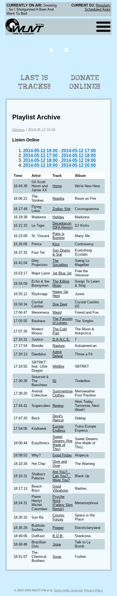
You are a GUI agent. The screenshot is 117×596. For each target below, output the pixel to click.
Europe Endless (59, 428)
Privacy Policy (93, 590)
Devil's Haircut (58, 418)
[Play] (51, 50)
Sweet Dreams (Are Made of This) (62, 443)
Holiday (58, 217)
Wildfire (58, 366)
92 (54, 381)
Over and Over (60, 463)
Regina (58, 406)
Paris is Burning (58, 236)
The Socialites (60, 263)
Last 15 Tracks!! (34, 82)
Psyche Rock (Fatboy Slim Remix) (63, 503)
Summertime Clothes (63, 393)
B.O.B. (58, 536)
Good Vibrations (60, 488)
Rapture (59, 346)
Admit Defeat (58, 354)
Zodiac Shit (61, 209)
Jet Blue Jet (62, 273)
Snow (57, 557)
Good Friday (62, 455)
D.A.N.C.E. (61, 339)
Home (57, 186)
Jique (57, 544)
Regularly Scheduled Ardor (97, 7)
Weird (57, 312)
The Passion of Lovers (62, 321)
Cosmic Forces (58, 517)
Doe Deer (60, 304)
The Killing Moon (61, 283)
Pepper (58, 528)
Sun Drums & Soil (61, 252)
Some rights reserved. (68, 590)
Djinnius (18, 130)
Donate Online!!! (84, 82)
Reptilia (58, 198)
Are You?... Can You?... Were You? (62, 476)
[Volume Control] (67, 50)
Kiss (56, 244)
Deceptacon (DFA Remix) (62, 225)
